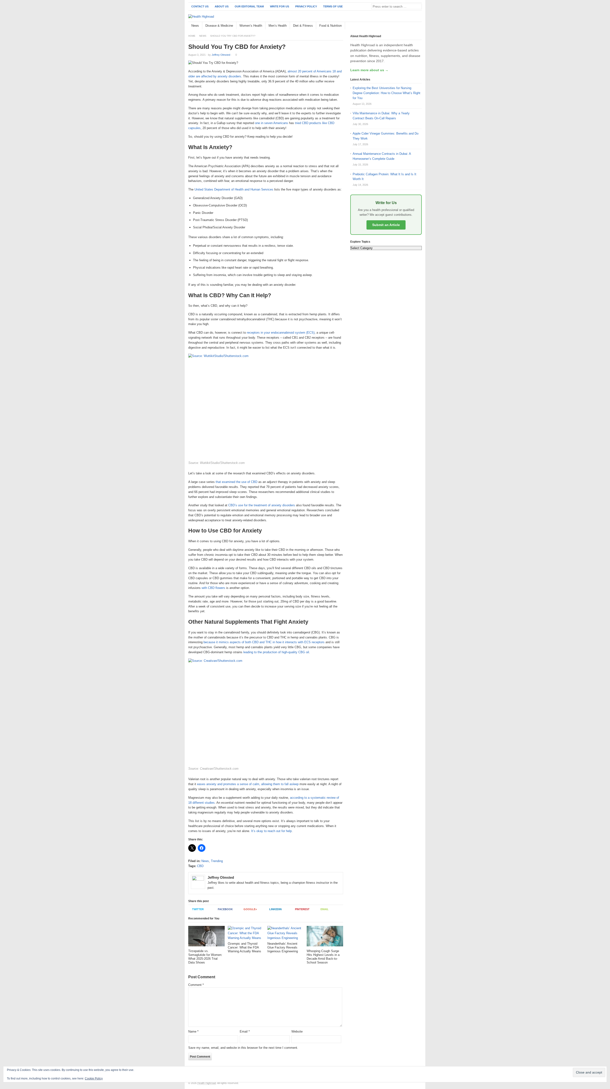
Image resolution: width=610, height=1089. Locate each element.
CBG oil (303, 652)
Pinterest (302, 909)
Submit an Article (386, 225)
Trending (217, 861)
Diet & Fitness (303, 25)
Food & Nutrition (330, 25)
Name (193, 1031)
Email (324, 909)
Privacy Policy (306, 6)
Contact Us (199, 6)
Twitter (198, 909)
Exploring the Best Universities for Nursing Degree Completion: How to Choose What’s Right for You (386, 93)
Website (297, 1031)
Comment (196, 985)
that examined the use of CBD (236, 482)
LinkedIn (275, 909)
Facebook (225, 909)
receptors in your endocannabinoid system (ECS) (281, 332)
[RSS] (419, 26)
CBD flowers (216, 588)
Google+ (250, 909)
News (195, 25)
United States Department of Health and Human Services (233, 189)
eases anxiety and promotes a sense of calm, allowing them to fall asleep (248, 784)
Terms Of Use (333, 6)
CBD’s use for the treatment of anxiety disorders (261, 505)
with (204, 588)
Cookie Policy (94, 1078)
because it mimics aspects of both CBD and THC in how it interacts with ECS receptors (264, 642)
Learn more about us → (369, 70)
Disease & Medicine (219, 25)
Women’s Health (250, 25)
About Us (222, 6)
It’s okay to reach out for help (271, 831)
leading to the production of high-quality (270, 652)
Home (191, 36)
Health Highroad (206, 1083)
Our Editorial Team (249, 6)
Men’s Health (278, 25)
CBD (200, 866)
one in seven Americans (271, 123)
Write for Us (279, 6)
